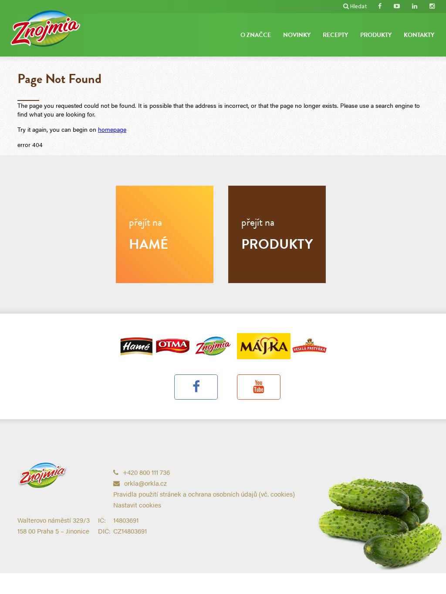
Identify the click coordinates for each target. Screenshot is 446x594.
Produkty (376, 35)
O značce (255, 35)
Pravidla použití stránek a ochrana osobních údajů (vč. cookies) (204, 493)
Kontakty (419, 35)
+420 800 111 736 (146, 472)
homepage (112, 129)
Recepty (335, 35)
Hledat (358, 6)
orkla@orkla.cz (145, 482)
